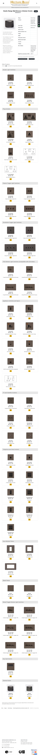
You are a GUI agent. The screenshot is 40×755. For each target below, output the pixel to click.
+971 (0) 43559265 (6, 744)
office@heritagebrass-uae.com (8, 747)
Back (36, 11)
